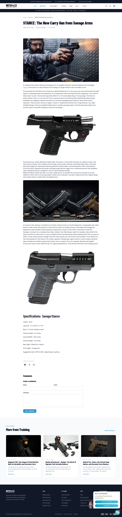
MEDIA (70, 6)
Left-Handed (46, 503)
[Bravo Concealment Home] (11, 6)
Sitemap (76, 514)
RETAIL (84, 6)
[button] (117, 512)
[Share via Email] (34, 365)
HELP (77, 6)
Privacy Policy (58, 514)
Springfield (64, 503)
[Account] (110, 6)
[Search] (106, 6)
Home (24, 17)
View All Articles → (110, 430)
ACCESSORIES (53, 6)
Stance (25, 87)
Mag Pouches (47, 505)
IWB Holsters (46, 495)
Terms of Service (67, 514)
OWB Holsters (47, 497)
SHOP (35, 6)
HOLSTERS (42, 6)
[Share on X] (29, 365)
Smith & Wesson (66, 500)
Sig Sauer (64, 497)
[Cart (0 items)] (114, 6)
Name (25, 385)
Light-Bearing (47, 500)
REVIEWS (64, 6)
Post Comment (29, 411)
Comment (26, 392)
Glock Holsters (65, 495)
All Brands (64, 505)
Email (55, 385)
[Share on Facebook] (25, 365)
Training (30, 17)
